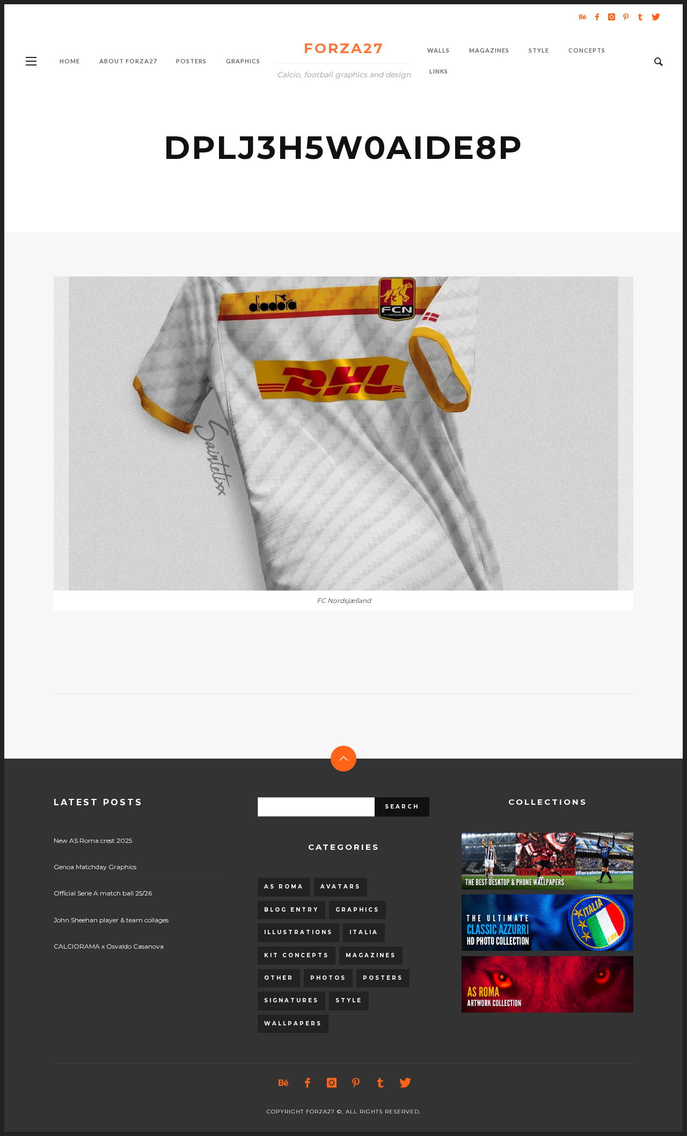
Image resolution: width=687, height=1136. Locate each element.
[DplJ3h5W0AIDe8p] (326, 434)
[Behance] (582, 16)
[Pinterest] (625, 16)
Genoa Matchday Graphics (95, 867)
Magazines (371, 955)
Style (348, 1000)
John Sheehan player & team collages (111, 920)
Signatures (291, 1000)
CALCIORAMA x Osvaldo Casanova (109, 946)
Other (279, 977)
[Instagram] (611, 16)
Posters (383, 977)
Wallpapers (293, 1023)
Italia (363, 932)
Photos (328, 977)
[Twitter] (654, 16)
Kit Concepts (296, 955)
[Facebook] (596, 16)
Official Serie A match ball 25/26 (103, 893)
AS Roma (284, 886)
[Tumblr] (640, 16)
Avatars (340, 886)
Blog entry (291, 909)
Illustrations (298, 932)
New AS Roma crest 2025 (93, 840)
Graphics (357, 909)
